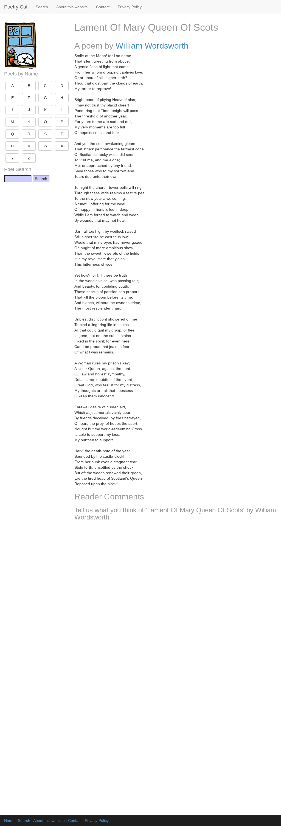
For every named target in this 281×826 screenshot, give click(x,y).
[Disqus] (175, 597)
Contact (102, 7)
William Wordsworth (152, 45)
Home (9, 820)
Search (42, 7)
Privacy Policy (130, 7)
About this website (72, 7)
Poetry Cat (15, 7)
